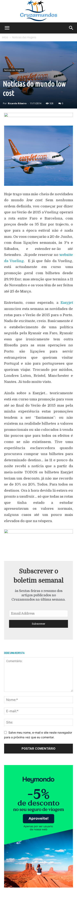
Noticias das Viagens (24, 37)
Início (5, 37)
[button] (7, 28)
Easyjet (67, 303)
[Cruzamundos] (38, 11)
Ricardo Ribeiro (17, 103)
